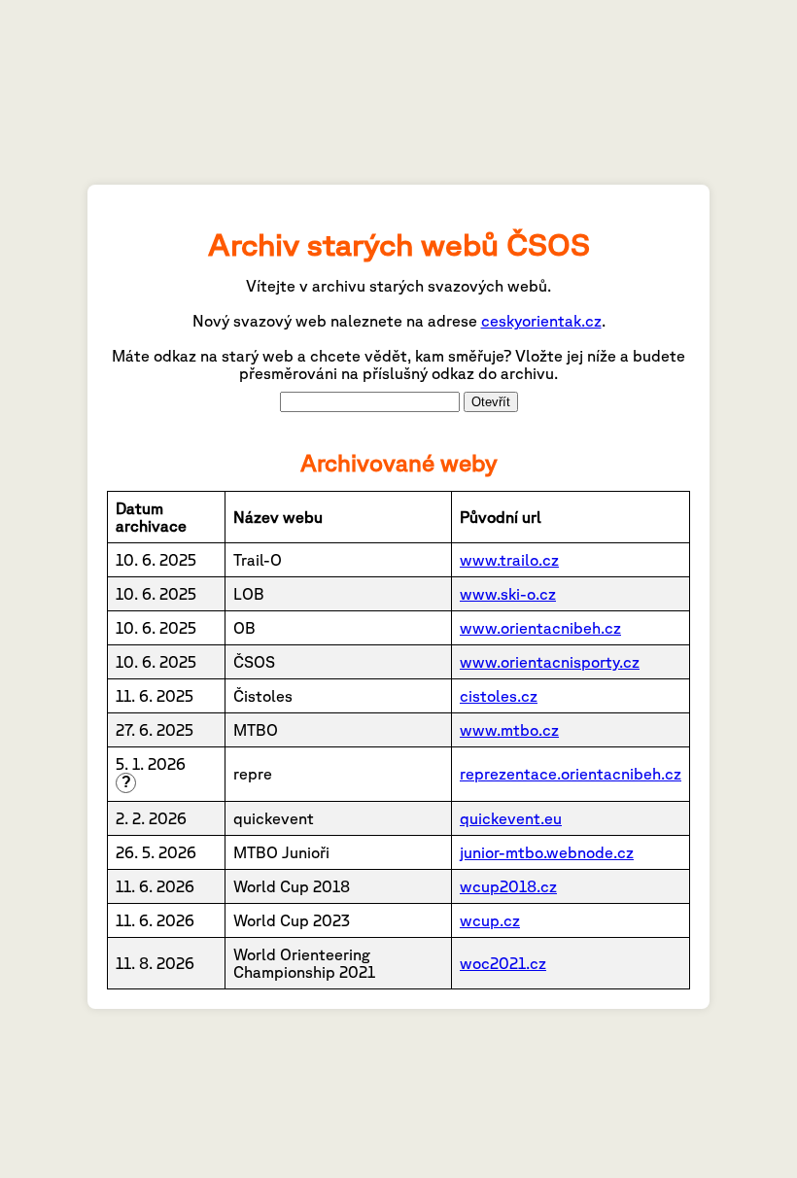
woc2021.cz (503, 963)
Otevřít (490, 402)
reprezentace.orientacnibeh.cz (570, 773)
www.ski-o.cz (508, 594)
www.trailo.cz (509, 560)
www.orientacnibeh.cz (540, 628)
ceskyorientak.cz (541, 320)
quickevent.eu (511, 818)
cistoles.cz (498, 696)
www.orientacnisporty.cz (550, 662)
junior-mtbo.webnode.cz (547, 852)
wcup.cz (490, 920)
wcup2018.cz (508, 886)
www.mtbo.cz (509, 730)
